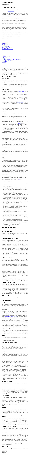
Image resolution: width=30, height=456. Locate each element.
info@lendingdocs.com (12, 18)
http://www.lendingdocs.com (11, 11)
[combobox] (28, 455)
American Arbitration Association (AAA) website (11, 316)
